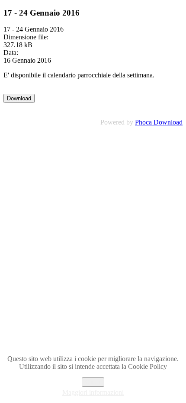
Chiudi (93, 382)
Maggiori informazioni (93, 392)
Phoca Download (159, 122)
